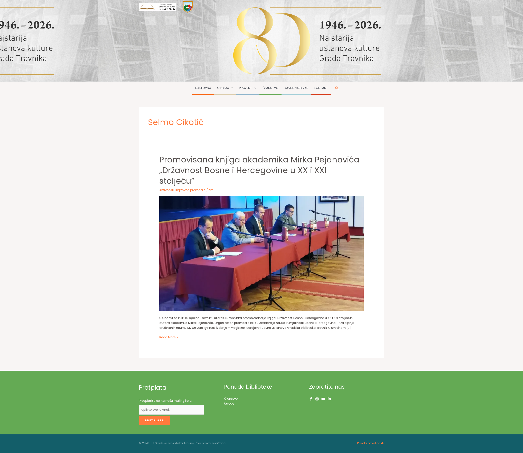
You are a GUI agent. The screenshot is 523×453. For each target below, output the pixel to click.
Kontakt (321, 88)
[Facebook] (311, 399)
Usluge (229, 403)
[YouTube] (323, 399)
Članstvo (270, 88)
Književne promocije (190, 190)
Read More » (168, 337)
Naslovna (203, 88)
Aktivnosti (166, 190)
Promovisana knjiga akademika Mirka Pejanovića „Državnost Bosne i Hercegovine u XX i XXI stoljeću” (259, 170)
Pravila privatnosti (370, 443)
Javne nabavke (296, 88)
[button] (231, 88)
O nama (223, 88)
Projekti (246, 88)
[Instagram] (317, 399)
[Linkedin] (329, 399)
